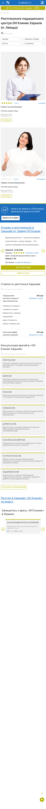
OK (37, 8)
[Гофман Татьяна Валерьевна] (23, 162)
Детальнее (28, 8)
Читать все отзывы (23, 267)
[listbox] (12, 39)
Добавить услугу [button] (36, 298)
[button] (42, 793)
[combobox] (12, 43)
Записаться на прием (10, 218)
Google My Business (23, 262)
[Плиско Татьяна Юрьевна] (23, 87)
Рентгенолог (6, 120)
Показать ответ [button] (32, 253)
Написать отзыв (23, 273)
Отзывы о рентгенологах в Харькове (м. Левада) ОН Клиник (21, 229)
